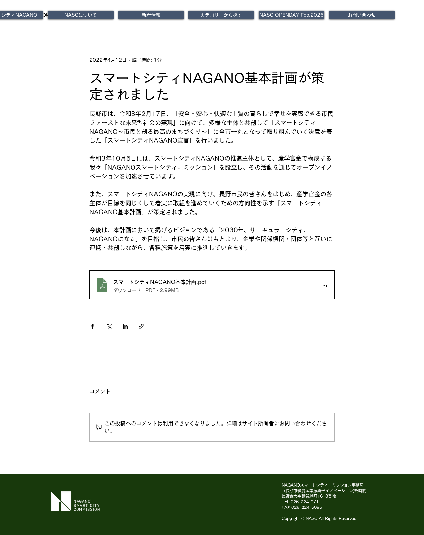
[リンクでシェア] (141, 326)
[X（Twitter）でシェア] (109, 326)
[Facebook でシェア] (92, 326)
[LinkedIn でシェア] (125, 326)
